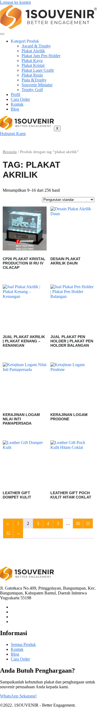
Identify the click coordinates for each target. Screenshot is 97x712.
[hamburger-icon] (2, 34)
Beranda (10, 152)
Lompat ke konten (15, 2)
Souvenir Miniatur (37, 84)
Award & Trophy (36, 46)
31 (88, 523)
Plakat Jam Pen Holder (41, 55)
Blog (15, 109)
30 (78, 523)
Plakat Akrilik (33, 51)
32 (8, 533)
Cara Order (20, 99)
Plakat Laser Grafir (38, 70)
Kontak (17, 104)
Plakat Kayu (32, 60)
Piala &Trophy (34, 80)
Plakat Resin (32, 75)
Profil (15, 94)
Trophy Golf (32, 89)
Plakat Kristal (33, 65)
